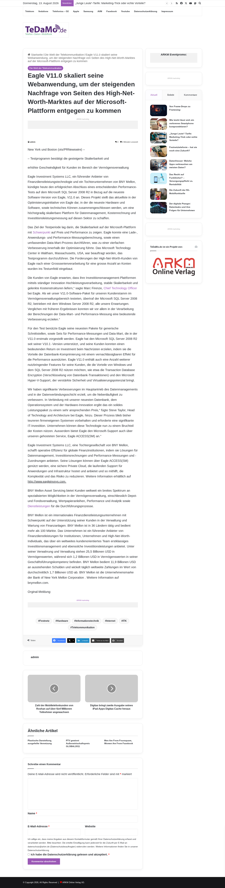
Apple (76, 11)
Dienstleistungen (39, 506)
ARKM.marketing (83, 119)
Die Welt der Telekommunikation (64, 54)
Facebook (111, 11)
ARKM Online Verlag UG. (73, 882)
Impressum (167, 11)
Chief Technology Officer (120, 288)
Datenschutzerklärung (145, 11)
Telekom (29, 11)
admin (32, 142)
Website (90, 826)
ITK (125, 621)
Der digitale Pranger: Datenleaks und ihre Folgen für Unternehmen (182, 206)
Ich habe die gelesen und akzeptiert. (70, 854)
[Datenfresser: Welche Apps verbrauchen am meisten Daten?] (158, 165)
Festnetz (44, 621)
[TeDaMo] (46, 30)
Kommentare (190, 95)
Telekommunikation (83, 627)
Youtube (125, 11)
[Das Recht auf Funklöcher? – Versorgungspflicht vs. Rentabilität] (158, 178)
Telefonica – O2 (60, 11)
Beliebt (170, 95)
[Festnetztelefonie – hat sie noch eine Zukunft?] (158, 151)
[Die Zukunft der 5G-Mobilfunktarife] (158, 194)
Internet (110, 621)
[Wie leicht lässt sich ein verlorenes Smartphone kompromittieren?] (158, 124)
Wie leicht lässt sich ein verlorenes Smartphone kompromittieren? (181, 123)
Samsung (88, 11)
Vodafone (43, 11)
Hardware (62, 621)
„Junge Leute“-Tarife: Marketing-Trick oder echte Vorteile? (183, 136)
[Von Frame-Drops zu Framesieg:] (158, 110)
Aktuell (153, 95)
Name (32, 813)
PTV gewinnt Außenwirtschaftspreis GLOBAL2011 (78, 743)
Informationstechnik (87, 621)
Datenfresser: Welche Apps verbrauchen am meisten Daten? (180, 164)
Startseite (36, 54)
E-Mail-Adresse (38, 826)
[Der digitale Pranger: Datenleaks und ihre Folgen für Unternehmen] (158, 207)
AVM (100, 11)
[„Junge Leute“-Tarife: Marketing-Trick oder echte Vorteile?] (158, 137)
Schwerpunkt (41, 232)
